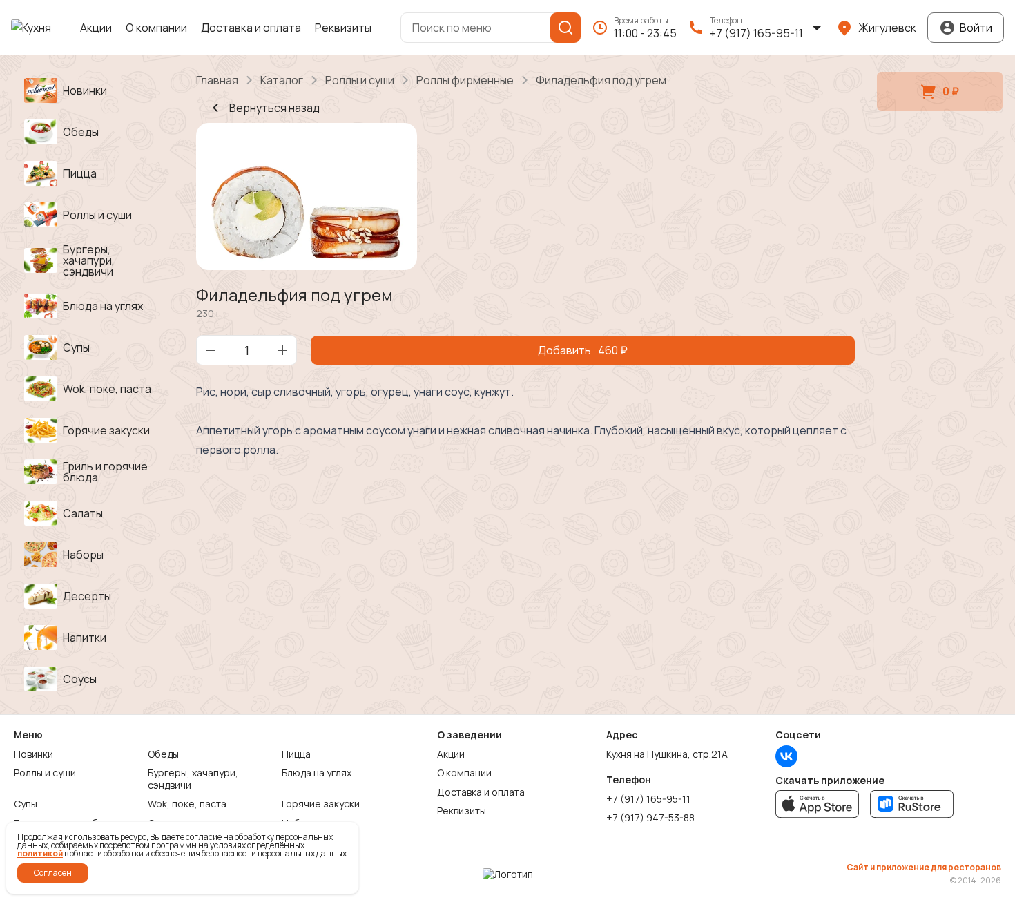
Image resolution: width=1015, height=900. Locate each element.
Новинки (33, 754)
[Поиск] (565, 27)
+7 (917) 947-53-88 (650, 818)
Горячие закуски (321, 804)
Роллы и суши (359, 80)
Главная (217, 80)
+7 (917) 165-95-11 (648, 799)
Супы (25, 804)
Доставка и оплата (251, 27)
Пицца (296, 754)
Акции (96, 27)
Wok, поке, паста (187, 804)
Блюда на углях (316, 773)
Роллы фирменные (465, 80)
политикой (40, 853)
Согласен (53, 873)
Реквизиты (343, 27)
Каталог (281, 80)
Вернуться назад (274, 107)
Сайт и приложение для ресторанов (924, 867)
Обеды (163, 754)
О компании (156, 27)
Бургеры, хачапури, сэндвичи (193, 779)
